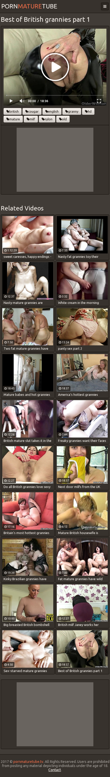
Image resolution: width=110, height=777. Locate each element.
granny (73, 111)
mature (14, 119)
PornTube (29, 6)
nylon (48, 119)
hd (90, 111)
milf (32, 119)
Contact (54, 770)
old (64, 119)
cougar (33, 111)
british (14, 111)
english (53, 111)
